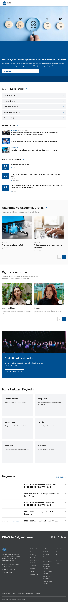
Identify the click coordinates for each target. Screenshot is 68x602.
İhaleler (14, 593)
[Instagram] (55, 537)
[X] (52, 537)
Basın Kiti (37, 593)
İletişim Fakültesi (47, 562)
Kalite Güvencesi (6, 593)
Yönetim (32, 552)
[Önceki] (3, 79)
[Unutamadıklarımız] (17, 294)
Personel (58, 564)
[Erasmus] (49, 294)
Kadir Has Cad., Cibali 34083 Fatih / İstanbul (11, 565)
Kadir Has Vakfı (34, 574)
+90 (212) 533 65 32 (9, 569)
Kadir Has (32, 568)
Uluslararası (59, 561)
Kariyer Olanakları (34, 558)
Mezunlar (58, 555)
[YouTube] (65, 537)
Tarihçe (32, 571)
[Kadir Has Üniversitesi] (5, 3)
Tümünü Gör (59, 477)
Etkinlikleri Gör (13, 371)
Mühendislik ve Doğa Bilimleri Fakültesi (46, 566)
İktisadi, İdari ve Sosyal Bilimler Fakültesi (47, 557)
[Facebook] (62, 537)
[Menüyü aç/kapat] (64, 3)
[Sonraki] (64, 79)
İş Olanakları (21, 593)
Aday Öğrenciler (60, 558)
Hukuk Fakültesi (47, 552)
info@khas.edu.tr (8, 572)
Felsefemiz (33, 565)
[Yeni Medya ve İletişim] (11, 3)
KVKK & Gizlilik (29, 593)
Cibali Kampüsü (34, 555)
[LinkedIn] (58, 537)
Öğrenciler (58, 552)
